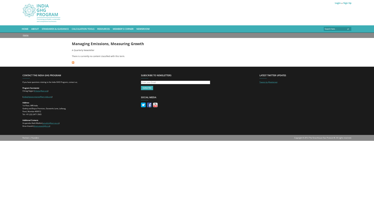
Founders (35, 138)
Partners (26, 138)
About (35, 28)
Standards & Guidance (55, 28)
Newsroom (143, 28)
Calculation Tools (83, 28)
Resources (103, 28)
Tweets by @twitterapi (268, 82)
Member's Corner (123, 28)
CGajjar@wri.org (41, 91)
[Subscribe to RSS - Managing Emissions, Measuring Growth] (73, 62)
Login (338, 2)
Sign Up (347, 2)
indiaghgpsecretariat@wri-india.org (37, 97)
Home (25, 28)
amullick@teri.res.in (51, 123)
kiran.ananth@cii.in (42, 126)
